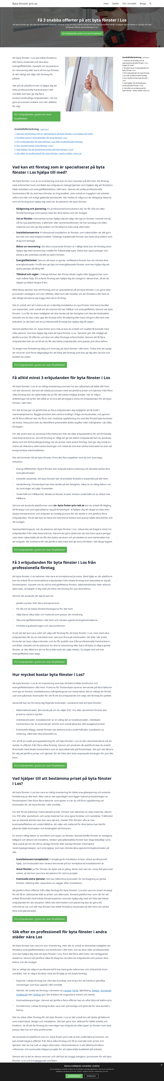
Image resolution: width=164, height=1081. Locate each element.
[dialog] (82, 1072)
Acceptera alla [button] (74, 1076)
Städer (115, 3)
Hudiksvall (21, 994)
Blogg (143, 3)
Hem (106, 3)
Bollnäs (37, 994)
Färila (75, 990)
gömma (44, 129)
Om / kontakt (129, 3)
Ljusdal (67, 990)
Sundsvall (106, 990)
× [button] (161, 1065)
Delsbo (95, 990)
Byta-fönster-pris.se (24, 3)
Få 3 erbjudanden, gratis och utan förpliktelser (82, 33)
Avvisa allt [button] (91, 1076)
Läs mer (105, 1071)
